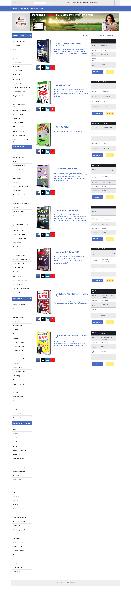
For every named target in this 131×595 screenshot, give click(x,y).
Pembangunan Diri (19, 530)
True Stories (17, 413)
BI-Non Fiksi (17, 66)
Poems (15, 380)
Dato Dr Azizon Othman (21, 186)
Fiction (15, 330)
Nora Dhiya (17, 247)
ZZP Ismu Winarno (19, 114)
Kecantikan (17, 479)
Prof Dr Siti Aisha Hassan (21, 259)
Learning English (18, 359)
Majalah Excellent (19, 96)
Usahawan (16, 571)
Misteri (15, 500)
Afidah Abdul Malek (19, 165)
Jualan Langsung (19, 467)
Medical (16, 363)
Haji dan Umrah (18, 459)
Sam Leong (17, 276)
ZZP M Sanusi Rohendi (20, 127)
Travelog (16, 563)
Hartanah (16, 463)
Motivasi (16, 505)
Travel (15, 409)
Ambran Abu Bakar (19, 170)
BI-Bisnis (16, 50)
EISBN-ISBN (16, 454)
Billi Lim (15, 182)
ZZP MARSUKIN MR (19, 131)
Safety (15, 392)
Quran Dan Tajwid (19, 546)
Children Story (18, 317)
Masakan (16, 496)
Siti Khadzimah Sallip (20, 280)
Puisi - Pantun (18, 542)
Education (16, 321)
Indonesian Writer (19, 92)
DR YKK (15, 207)
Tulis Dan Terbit (18, 567)
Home (68, 3)
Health (15, 338)
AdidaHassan (17, 161)
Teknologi (16, 559)
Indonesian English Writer (21, 87)
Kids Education (18, 351)
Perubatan (16, 538)
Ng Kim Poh (17, 243)
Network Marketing (19, 371)
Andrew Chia (17, 174)
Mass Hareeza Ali (19, 234)
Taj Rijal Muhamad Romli (21, 289)
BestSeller (34, 8)
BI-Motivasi (17, 62)
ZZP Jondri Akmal (19, 118)
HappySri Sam (18, 220)
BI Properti (16, 46)
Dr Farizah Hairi (18, 191)
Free (42, 8)
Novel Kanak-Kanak (19, 517)
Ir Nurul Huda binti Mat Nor (20, 225)
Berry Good (17, 178)
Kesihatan (16, 484)
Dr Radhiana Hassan (20, 199)
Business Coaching (19, 313)
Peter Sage (17, 251)
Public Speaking (18, 384)
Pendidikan (17, 534)
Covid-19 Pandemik (19, 450)
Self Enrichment (18, 397)
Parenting (16, 376)
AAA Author (17, 153)
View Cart (101, 35)
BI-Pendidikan (18, 71)
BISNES (15, 446)
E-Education (17, 83)
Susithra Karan (18, 284)
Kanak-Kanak (17, 475)
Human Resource (19, 342)
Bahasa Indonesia (19, 41)
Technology (17, 401)
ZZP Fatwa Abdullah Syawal (19, 105)
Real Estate (17, 388)
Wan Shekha (17, 293)
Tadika (15, 555)
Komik (15, 492)
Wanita (15, 576)
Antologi (16, 438)
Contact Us (77, 3)
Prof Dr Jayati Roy (19, 255)
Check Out (110, 35)
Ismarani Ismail (18, 230)
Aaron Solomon (18, 157)
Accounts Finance (19, 305)
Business (16, 309)
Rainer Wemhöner (19, 263)
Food (15, 334)
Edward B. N (17, 216)
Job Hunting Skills (19, 346)
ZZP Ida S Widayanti (20, 110)
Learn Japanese (18, 355)
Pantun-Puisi (17, 100)
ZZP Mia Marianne (19, 135)
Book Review (95, 3)
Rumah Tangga (18, 551)
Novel (15, 513)
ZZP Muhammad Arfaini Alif (21, 140)
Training (16, 405)
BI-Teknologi (17, 75)
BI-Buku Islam (17, 54)
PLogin (86, 3)
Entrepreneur (17, 325)
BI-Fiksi (15, 58)
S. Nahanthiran (18, 268)
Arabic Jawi (17, 442)
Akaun (15, 429)
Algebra (16, 433)
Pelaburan (16, 525)
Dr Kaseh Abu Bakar (19, 195)
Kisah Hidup (17, 488)
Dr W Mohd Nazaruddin (21, 203)
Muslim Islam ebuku (20, 509)
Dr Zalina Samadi (19, 211)
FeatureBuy (24, 8)
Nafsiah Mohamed (19, 238)
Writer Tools (17, 417)
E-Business (17, 79)
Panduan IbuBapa (19, 521)
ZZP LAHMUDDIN (18, 123)
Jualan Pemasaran (19, 471)
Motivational (17, 367)
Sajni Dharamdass (19, 272)
